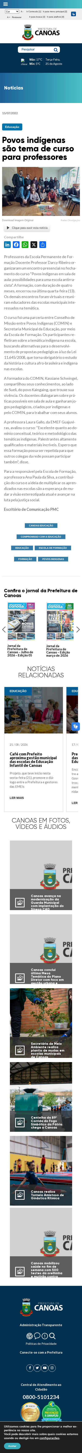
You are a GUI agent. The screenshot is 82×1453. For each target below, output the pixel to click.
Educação (12, 127)
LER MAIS (17, 798)
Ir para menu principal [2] (55, 11)
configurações (49, 1438)
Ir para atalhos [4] (55, 17)
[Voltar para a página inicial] (41, 40)
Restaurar (16, 17)
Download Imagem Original (17, 220)
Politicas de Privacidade (41, 1343)
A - (22, 11)
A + (8, 17)
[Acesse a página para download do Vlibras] (73, 14)
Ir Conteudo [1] (33, 11)
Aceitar (12, 1446)
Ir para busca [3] (37, 17)
